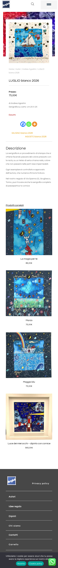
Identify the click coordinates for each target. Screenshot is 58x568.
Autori (18, 69)
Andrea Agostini (29, 69)
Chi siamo (15, 526)
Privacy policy (40, 484)
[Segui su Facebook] (37, 479)
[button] (44, 27)
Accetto (21, 563)
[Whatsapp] (28, 124)
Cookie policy (35, 563)
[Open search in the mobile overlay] (32, 4)
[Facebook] (23, 124)
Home (11, 69)
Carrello (14, 545)
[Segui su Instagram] (43, 479)
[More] (34, 124)
